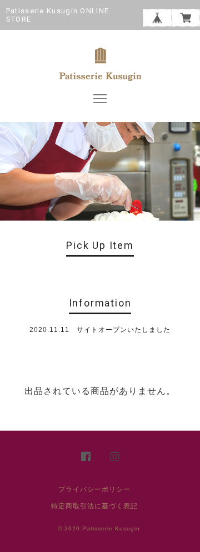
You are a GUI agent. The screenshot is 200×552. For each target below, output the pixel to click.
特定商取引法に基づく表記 (94, 506)
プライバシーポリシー (94, 489)
